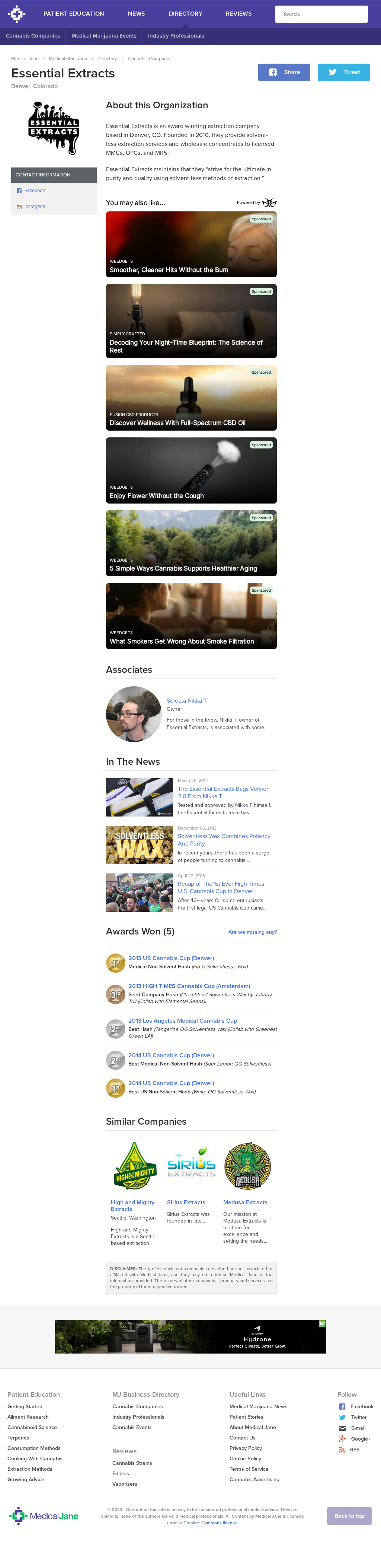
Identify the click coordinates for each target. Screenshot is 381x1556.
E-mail (358, 1428)
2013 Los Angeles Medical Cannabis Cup (182, 1020)
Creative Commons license (210, 1522)
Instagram (35, 207)
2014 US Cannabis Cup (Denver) (171, 1055)
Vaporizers (124, 1484)
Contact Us (243, 1438)
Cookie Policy (245, 1459)
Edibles (120, 1473)
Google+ (361, 1439)
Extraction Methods (29, 1469)
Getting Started (24, 1406)
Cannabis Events (132, 1427)
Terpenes (18, 1438)
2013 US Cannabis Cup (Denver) (171, 958)
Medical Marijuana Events (104, 35)
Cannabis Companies (33, 35)
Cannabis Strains (132, 1463)
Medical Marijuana (68, 59)
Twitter (359, 1417)
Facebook (35, 191)
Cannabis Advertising (254, 1479)
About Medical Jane (253, 1427)
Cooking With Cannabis (35, 1459)
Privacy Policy (246, 1448)
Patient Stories (246, 1417)
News (136, 13)
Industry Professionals (176, 35)
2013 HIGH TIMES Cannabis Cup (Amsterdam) (189, 986)
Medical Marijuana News (259, 1406)
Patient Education (74, 13)
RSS (354, 1450)
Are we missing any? (252, 932)
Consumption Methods (34, 1448)
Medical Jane (25, 59)
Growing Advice (25, 1479)
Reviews (239, 13)
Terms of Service (249, 1469)
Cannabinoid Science (32, 1427)
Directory (185, 13)
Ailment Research (28, 1417)
